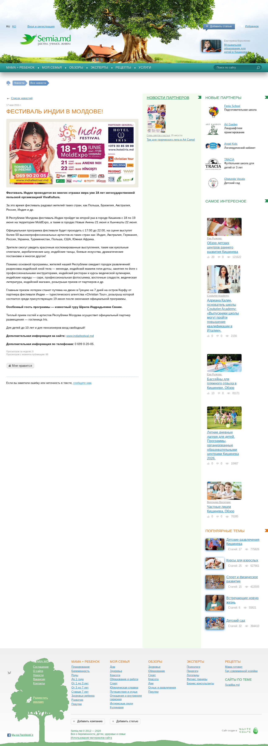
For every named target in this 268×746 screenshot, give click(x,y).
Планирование (80, 666)
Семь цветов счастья (158, 135)
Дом (112, 666)
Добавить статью (221, 26)
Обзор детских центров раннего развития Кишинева (222, 247)
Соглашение (41, 666)
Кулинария (117, 707)
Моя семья (52, 67)
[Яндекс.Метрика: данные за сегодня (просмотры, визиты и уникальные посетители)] (138, 731)
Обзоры (76, 67)
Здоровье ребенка (82, 695)
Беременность (80, 671)
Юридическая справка (124, 687)
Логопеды (193, 675)
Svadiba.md (232, 684)
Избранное (252, 26)
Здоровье (116, 671)
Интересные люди (121, 703)
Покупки (76, 704)
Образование (156, 671)
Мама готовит (233, 666)
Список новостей (21, 98)
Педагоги (192, 671)
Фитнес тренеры (197, 679)
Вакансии (39, 679)
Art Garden (230, 124)
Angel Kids (230, 143)
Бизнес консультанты (200, 683)
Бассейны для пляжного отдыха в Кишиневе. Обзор (222, 383)
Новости (38, 675)
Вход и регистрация (41, 26)
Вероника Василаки (219, 502)
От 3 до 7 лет (80, 687)
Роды (74, 675)
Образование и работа (124, 679)
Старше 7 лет (80, 691)
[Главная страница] (8, 83)
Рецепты (123, 67)
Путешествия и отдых (124, 691)
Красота (115, 675)
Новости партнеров (168, 98)
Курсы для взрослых (242, 560)
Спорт (113, 683)
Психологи (193, 666)
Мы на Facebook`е (22, 734)
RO (14, 26)
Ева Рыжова (214, 238)
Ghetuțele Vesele (234, 179)
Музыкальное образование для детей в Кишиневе (235, 48)
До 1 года (77, 679)
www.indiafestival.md (80, 335)
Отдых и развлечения (162, 687)
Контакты (39, 683)
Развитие (77, 699)
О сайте (38, 671)
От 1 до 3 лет (80, 683)
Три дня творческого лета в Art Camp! (171, 139)
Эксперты (99, 67)
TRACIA (229, 159)
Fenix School (232, 106)
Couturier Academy (218, 295)
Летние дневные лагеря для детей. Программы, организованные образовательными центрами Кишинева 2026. (223, 445)
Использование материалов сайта (91, 737)
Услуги (145, 67)
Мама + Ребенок (20, 67)
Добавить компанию (89, 721)
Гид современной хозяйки (241, 671)
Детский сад (235, 620)
